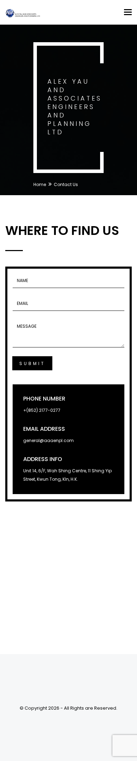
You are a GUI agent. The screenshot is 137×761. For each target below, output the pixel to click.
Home (39, 184)
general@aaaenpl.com (48, 440)
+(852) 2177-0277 (41, 410)
